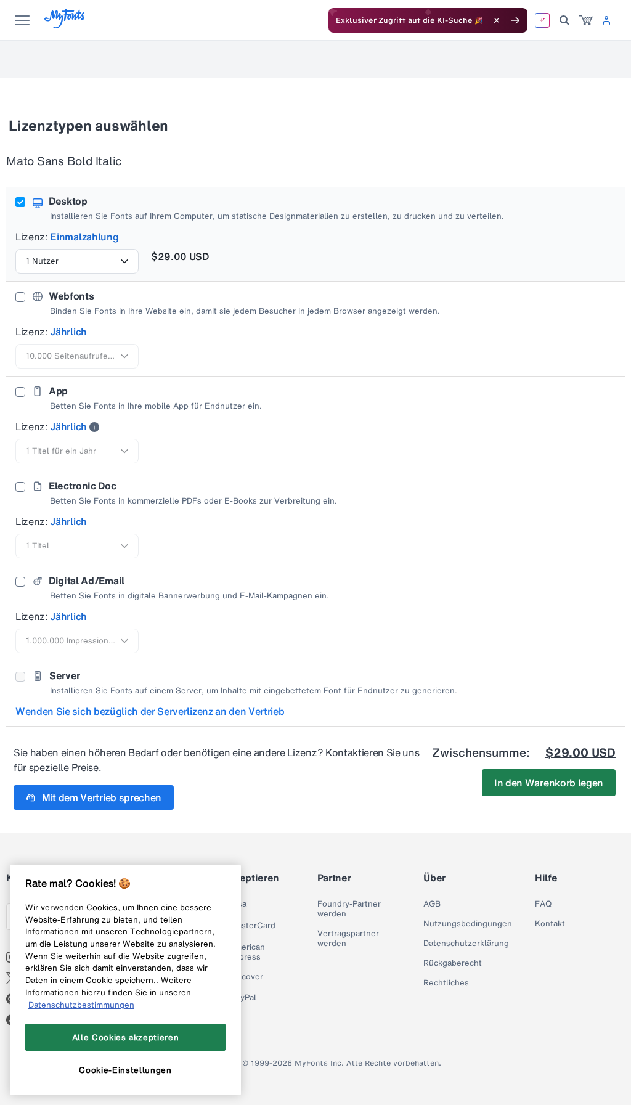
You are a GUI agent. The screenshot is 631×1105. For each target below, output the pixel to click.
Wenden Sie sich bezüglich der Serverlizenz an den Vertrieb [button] (149, 711)
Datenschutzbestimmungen (81, 1004)
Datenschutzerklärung (466, 943)
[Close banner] (496, 20)
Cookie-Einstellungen (125, 1070)
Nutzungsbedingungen (467, 924)
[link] (586, 20)
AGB (432, 904)
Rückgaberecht (452, 963)
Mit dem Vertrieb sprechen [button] (101, 797)
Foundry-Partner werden (349, 909)
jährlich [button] (68, 331)
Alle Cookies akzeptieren (125, 1037)
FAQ (543, 904)
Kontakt (550, 924)
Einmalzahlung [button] (84, 236)
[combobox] (77, 261)
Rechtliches (446, 983)
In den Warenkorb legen (548, 782)
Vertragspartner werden (348, 938)
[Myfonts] (65, 24)
